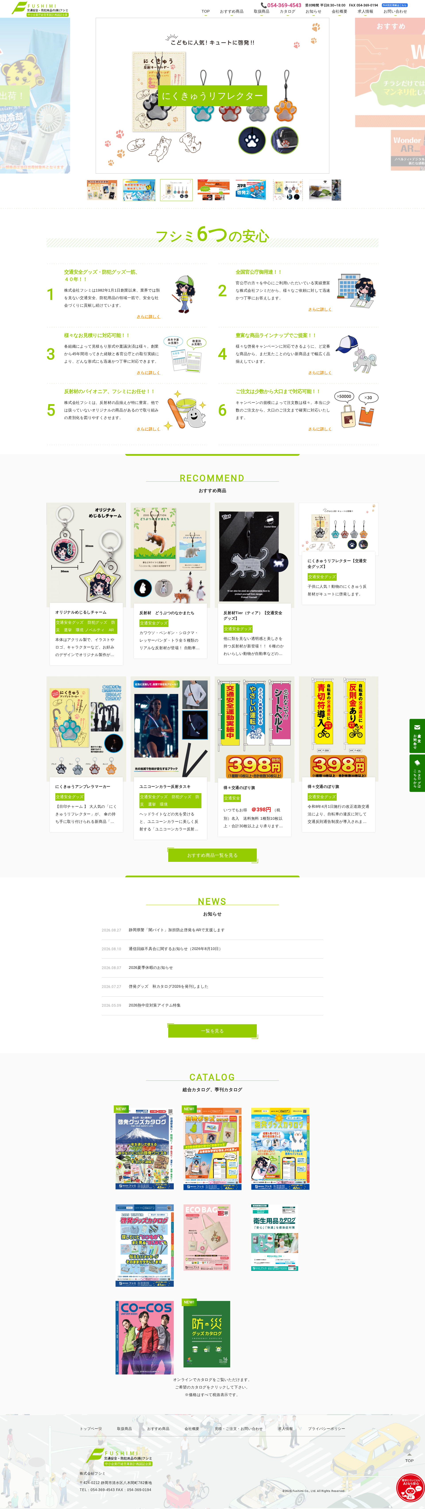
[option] (212, 96)
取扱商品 (262, 11)
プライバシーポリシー (326, 1429)
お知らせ (313, 11)
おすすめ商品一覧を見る (212, 855)
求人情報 (365, 11)
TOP (206, 11)
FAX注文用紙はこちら (395, 5)
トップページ (91, 1429)
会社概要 (340, 11)
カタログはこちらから (417, 777)
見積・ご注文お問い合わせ (417, 739)
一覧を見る (212, 1030)
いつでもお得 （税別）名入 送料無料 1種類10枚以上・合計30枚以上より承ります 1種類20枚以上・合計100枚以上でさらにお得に (256, 825)
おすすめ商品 (232, 11)
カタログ (288, 11)
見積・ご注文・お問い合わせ (239, 1429)
